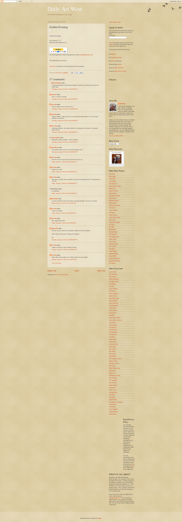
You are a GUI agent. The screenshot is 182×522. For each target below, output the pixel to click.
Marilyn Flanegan (56, 83)
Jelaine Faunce (113, 215)
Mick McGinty (113, 234)
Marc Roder (112, 351)
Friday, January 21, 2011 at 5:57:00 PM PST (64, 203)
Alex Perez (112, 174)
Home (76, 271)
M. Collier (111, 227)
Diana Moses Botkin (114, 195)
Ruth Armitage (113, 378)
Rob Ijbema (112, 248)
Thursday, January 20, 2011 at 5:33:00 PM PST (65, 152)
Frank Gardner (113, 310)
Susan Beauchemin (114, 258)
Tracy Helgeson (113, 409)
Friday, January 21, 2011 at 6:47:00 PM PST (64, 223)
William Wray (112, 414)
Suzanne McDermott (114, 261)
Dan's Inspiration (113, 293)
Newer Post (51, 271)
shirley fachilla (55, 137)
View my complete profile (116, 135)
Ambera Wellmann (114, 279)
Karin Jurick (112, 220)
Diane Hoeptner (113, 300)
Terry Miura (112, 397)
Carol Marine (112, 181)
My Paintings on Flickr (115, 358)
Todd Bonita (112, 406)
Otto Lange (112, 366)
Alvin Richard (112, 276)
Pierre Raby (112, 370)
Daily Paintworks (119, 67)
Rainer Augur (112, 241)
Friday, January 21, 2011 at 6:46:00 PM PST (64, 213)
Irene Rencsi (55, 147)
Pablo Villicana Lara (114, 368)
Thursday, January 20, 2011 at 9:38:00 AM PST (65, 120)
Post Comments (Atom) (61, 274)
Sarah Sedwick (113, 385)
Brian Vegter (112, 176)
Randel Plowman (113, 244)
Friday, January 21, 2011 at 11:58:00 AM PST (64, 193)
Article (119, 64)
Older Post (101, 271)
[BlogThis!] (77, 73)
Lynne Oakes (112, 346)
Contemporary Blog (116, 57)
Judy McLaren (113, 329)
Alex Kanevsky (113, 274)
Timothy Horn (112, 404)
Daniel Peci (112, 188)
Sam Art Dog (112, 382)
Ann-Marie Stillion (114, 281)
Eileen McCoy (113, 203)
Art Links (111, 286)
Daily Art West (64, 9)
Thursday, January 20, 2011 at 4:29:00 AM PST (65, 89)
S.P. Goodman (113, 380)
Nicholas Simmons (114, 363)
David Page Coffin (114, 298)
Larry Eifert (112, 337)
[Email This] (75, 73)
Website (113, 54)
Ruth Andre (54, 198)
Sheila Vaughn (113, 251)
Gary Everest (112, 313)
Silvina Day (112, 387)
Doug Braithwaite (113, 305)
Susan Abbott (112, 256)
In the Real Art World (114, 317)
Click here (52, 66)
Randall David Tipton (114, 375)
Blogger (99, 518)
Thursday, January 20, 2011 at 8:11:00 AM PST (65, 99)
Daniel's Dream (113, 296)
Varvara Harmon (113, 411)
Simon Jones (112, 390)
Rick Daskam (112, 246)
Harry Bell (111, 315)
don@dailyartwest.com (86, 55)
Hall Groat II (112, 207)
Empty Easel (112, 308)
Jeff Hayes (112, 212)
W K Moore (112, 263)
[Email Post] (71, 72)
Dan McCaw (112, 291)
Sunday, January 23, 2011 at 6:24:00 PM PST (64, 249)
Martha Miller (112, 356)
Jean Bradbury (113, 325)
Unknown (54, 94)
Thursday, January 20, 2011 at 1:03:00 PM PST (65, 132)
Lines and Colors (113, 344)
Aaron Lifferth (112, 272)
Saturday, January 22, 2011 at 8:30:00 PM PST (65, 239)
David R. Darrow (113, 191)
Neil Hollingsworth (114, 236)
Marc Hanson (112, 349)
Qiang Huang (112, 239)
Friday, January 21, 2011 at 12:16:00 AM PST (64, 183)
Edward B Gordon (114, 200)
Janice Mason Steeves (115, 320)
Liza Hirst (111, 224)
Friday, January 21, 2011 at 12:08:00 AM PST (64, 162)
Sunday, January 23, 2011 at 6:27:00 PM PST (64, 259)
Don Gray (54, 104)
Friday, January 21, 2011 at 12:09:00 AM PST (64, 171)
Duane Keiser (112, 198)
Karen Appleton (113, 332)
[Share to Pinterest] (82, 73)
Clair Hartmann (113, 183)
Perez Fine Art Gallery (120, 71)
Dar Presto (54, 126)
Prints (113, 61)
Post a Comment (56, 263)
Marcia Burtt (112, 354)
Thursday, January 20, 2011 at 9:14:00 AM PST (65, 109)
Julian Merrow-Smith (114, 217)
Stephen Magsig (113, 253)
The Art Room (113, 399)
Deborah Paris (113, 193)
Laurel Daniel (112, 339)
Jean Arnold (112, 322)
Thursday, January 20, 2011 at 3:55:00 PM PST (65, 142)
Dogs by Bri (54, 228)
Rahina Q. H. (112, 373)
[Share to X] (79, 73)
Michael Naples (113, 232)
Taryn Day (112, 394)
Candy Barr (112, 179)
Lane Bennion (112, 334)
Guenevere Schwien (114, 205)
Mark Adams (112, 229)
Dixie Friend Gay (113, 303)
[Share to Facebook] (81, 73)
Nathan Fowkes (113, 361)
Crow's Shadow (113, 288)
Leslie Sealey (112, 342)
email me (111, 44)
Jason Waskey (113, 210)
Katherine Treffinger (114, 222)
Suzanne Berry (113, 392)
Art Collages (112, 284)
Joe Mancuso (112, 327)
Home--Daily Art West (115, 22)
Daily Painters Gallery (115, 186)
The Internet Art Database (116, 402)
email (132, 466)
